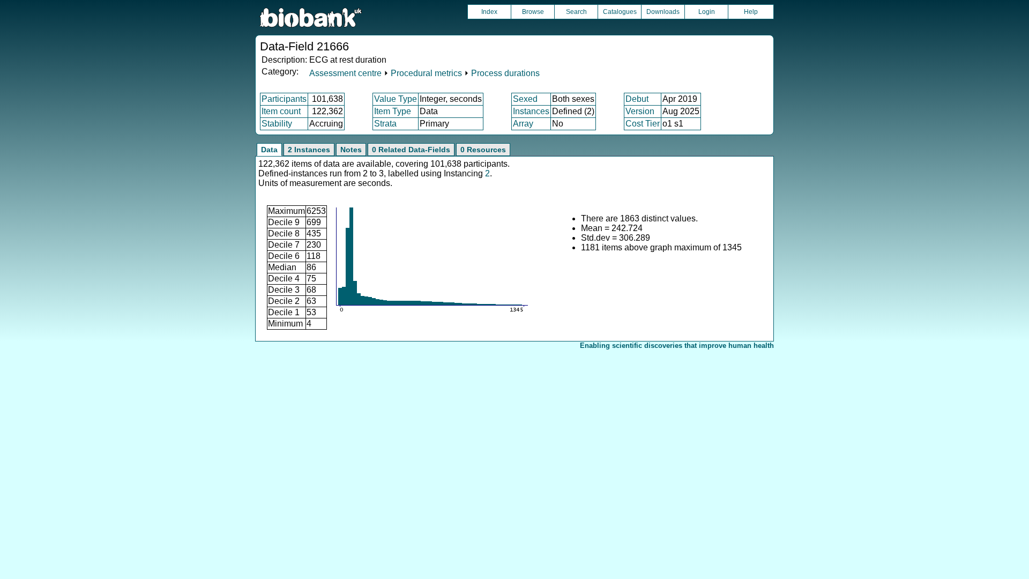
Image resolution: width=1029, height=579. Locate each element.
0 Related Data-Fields (411, 149)
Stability (277, 123)
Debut (636, 98)
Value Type (395, 98)
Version (639, 111)
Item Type (392, 111)
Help (751, 12)
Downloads (663, 12)
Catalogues (620, 12)
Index (489, 12)
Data (269, 149)
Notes (351, 149)
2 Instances (309, 149)
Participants (284, 98)
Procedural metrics (426, 73)
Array (523, 123)
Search (576, 12)
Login (706, 12)
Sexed (525, 98)
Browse (533, 12)
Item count (281, 111)
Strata (385, 123)
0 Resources (483, 149)
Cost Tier (642, 123)
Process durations (505, 73)
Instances (531, 111)
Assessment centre (345, 73)
